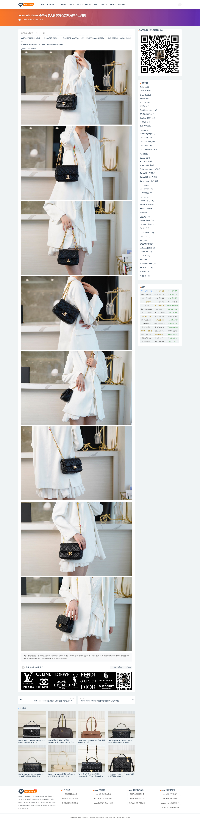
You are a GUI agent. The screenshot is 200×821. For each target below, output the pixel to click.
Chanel (25, 19)
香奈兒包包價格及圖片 (34, 667)
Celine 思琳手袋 (146, 295)
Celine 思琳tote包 (146, 291)
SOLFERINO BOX (146, 264)
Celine (142, 87)
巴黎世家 (143, 276)
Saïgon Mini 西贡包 (147, 173)
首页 (42, 4)
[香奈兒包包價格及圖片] (19, 20)
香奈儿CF (159, 327)
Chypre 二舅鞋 (145, 201)
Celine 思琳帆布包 (172, 291)
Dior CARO (172, 309)
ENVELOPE (144, 252)
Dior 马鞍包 (146, 320)
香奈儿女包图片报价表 (137, 803)
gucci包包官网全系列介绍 (103, 803)
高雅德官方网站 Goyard (170, 807)
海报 (121, 667)
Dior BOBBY (159, 305)
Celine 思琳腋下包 (159, 298)
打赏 (114, 667)
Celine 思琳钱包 (159, 302)
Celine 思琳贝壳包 (172, 298)
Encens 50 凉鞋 (145, 205)
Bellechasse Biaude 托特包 (149, 169)
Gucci (142, 185)
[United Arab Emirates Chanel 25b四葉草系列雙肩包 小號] (121, 758)
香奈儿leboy (172, 327)
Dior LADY (172, 312)
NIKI (141, 260)
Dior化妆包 (159, 316)
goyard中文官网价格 (170, 798)
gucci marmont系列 (159, 324)
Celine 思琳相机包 (172, 295)
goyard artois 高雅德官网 (170, 803)
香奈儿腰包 (159, 341)
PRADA (113, 4)
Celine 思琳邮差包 (146, 302)
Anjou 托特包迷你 (146, 165)
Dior (141, 130)
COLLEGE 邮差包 (146, 248)
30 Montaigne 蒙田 (147, 134)
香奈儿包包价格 (110, 817)
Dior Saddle (144, 146)
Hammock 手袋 (145, 224)
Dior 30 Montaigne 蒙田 (146, 306)
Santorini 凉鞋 (145, 208)
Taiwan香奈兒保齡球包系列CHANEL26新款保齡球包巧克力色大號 (61, 742)
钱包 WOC (144, 126)
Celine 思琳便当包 (159, 291)
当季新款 (143, 122)
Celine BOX (144, 90)
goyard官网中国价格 (170, 794)
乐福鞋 (142, 212)
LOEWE (143, 217)
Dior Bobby (144, 138)
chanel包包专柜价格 (123, 817)
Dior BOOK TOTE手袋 (159, 309)
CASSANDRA (145, 244)
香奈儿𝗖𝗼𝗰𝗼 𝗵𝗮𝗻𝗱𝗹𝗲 (172, 342)
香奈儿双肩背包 (146, 335)
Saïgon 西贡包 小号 (147, 177)
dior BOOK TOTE (146, 309)
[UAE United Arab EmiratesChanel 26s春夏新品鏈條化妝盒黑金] (121, 724)
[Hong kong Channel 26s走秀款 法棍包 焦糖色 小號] (91, 724)
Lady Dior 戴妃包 (146, 149)
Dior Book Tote (145, 142)
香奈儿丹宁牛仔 (159, 331)
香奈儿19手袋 (146, 327)
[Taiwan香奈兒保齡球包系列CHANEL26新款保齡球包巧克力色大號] (62, 724)
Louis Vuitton (52, 4)
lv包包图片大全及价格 (70, 798)
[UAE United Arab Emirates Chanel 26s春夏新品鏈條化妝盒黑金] (32, 758)
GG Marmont (144, 189)
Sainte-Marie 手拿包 (147, 181)
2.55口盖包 (144, 102)
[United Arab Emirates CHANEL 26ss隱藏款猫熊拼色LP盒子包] (32, 724)
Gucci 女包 (144, 193)
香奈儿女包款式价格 (137, 794)
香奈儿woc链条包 (146, 331)
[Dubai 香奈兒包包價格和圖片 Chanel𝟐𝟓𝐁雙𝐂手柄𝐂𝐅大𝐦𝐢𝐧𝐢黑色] (91, 758)
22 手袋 (142, 106)
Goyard (142, 158)
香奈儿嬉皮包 (172, 335)
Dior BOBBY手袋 (172, 306)
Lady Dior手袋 (172, 324)
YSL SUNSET (144, 267)
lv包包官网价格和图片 (70, 803)
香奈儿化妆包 (172, 331)
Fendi (142, 154)
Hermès (142, 197)
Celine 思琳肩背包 (146, 298)
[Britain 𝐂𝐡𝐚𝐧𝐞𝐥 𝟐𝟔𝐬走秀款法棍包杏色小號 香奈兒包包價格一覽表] (62, 758)
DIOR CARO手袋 (146, 313)
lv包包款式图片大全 (70, 794)
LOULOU (143, 256)
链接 (129, 667)
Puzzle (142, 228)
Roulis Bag (85, 817)
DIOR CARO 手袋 (159, 313)
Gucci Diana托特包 (172, 320)
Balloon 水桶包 (145, 220)
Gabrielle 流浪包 (145, 118)
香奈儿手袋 (146, 338)
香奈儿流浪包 (172, 338)
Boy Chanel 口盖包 (146, 110)
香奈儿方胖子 (159, 338)
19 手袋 (142, 98)
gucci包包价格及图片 (103, 794)
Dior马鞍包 (159, 320)
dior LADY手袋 (146, 317)
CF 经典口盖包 (145, 114)
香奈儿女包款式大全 (137, 798)
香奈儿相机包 (146, 342)
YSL (95, 4)
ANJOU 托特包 (145, 161)
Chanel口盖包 (172, 302)
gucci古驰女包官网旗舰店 (103, 798)
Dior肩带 (172, 316)
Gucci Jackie (146, 323)
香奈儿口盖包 (159, 335)
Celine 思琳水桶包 (159, 295)
